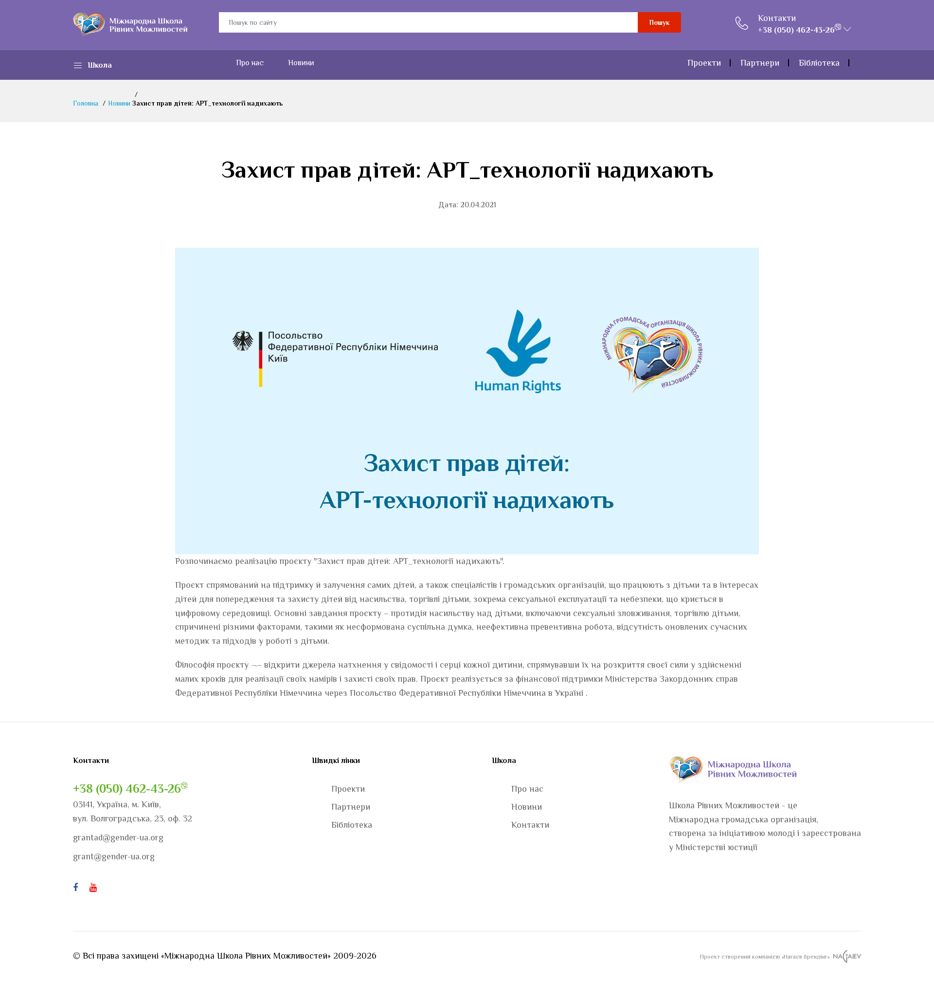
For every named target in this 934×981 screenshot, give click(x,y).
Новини (301, 62)
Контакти (777, 18)
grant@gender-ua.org (114, 856)
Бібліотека (819, 63)
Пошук (659, 22)
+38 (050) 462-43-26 (127, 788)
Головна (85, 103)
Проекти (704, 63)
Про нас (250, 62)
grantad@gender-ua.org (118, 837)
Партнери (759, 63)
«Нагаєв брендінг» (805, 956)
